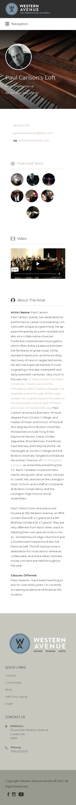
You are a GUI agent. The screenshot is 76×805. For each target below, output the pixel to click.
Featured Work (30, 163)
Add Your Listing (16, 696)
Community (13, 682)
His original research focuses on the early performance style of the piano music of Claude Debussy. (38, 403)
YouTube (21, 794)
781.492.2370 (21, 125)
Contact (10, 675)
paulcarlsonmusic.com (34, 140)
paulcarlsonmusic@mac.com (33, 133)
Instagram (14, 794)
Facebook (8, 794)
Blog (8, 689)
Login (9, 703)
